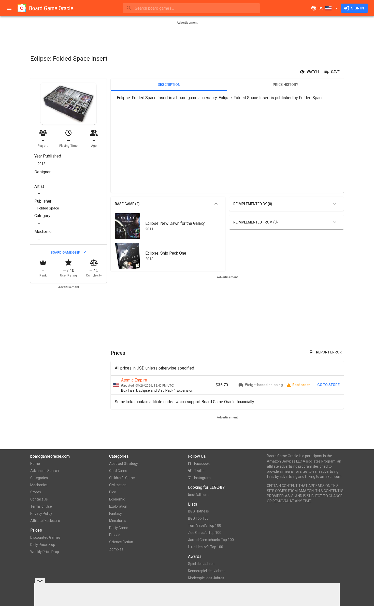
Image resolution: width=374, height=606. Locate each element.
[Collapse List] (216, 204)
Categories (39, 478)
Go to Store (328, 385)
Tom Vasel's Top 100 (204, 525)
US (321, 8)
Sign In (357, 8)
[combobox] (191, 8)
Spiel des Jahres (201, 564)
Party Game (118, 528)
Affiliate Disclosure (45, 521)
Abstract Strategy (123, 464)
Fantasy (115, 513)
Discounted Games (45, 537)
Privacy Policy (41, 513)
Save (335, 72)
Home (35, 464)
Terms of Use (41, 506)
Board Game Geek (65, 252)
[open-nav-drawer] (9, 8)
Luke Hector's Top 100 (205, 547)
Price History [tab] (285, 85)
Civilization (117, 485)
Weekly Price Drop (44, 552)
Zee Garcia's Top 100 (204, 533)
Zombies (116, 549)
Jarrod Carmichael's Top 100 (211, 540)
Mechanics (39, 485)
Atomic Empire (134, 380)
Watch (313, 72)
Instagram (202, 478)
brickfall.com (198, 495)
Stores (35, 492)
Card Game (118, 471)
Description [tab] (169, 85)
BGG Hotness (198, 511)
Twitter (200, 471)
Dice (112, 492)
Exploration (118, 506)
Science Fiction (121, 542)
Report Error (329, 352)
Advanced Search (44, 471)
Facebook (202, 464)
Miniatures (117, 521)
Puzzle (114, 535)
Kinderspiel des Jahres (206, 578)
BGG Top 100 (198, 518)
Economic (117, 499)
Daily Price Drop (42, 545)
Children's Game (122, 478)
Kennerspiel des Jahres (206, 571)
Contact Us (39, 499)
